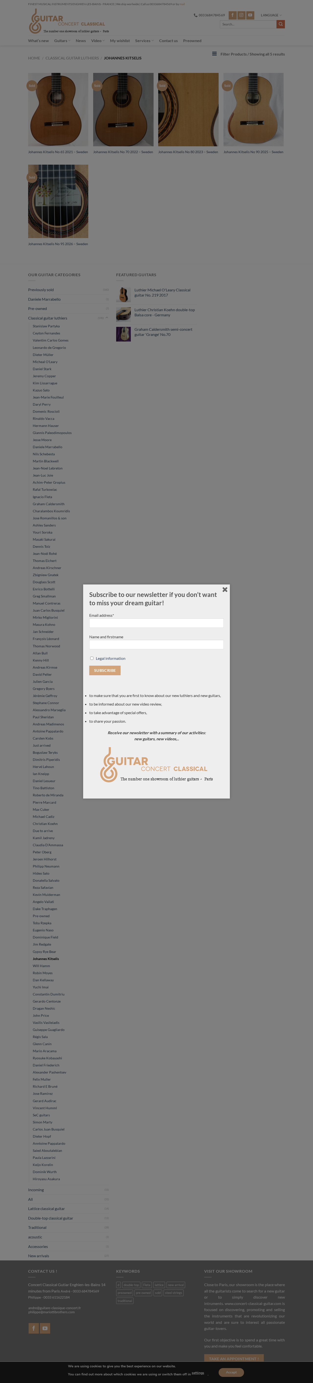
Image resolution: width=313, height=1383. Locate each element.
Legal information (110, 658)
